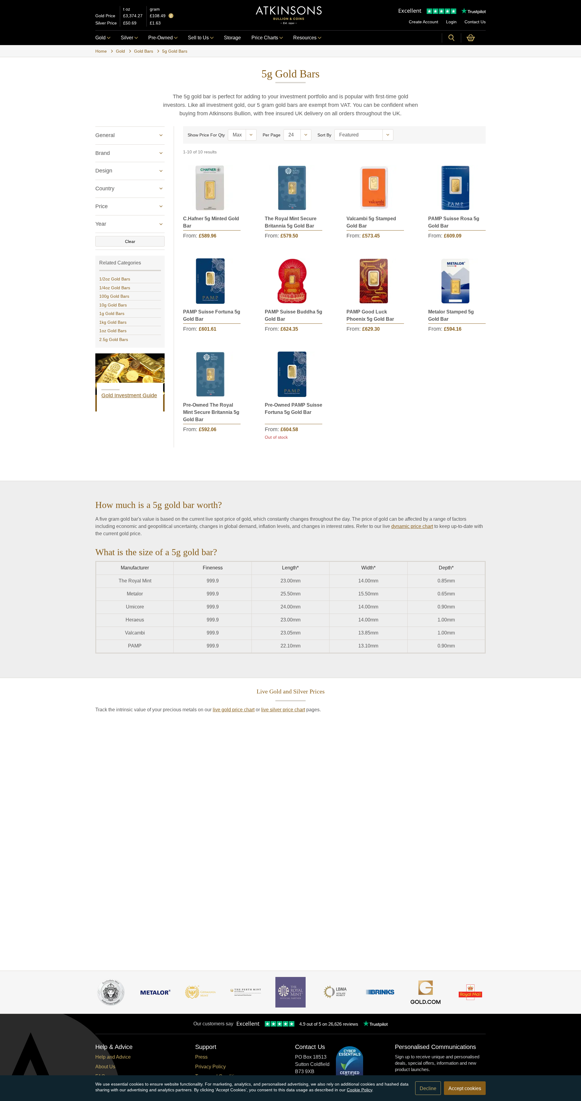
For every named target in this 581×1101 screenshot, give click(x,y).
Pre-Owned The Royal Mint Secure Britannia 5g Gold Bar (211, 412)
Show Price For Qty (206, 135)
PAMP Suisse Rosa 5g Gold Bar (453, 222)
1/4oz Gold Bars (114, 287)
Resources (305, 37)
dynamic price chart (412, 526)
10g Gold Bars (113, 305)
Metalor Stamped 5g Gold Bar (451, 315)
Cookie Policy (359, 1089)
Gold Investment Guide (129, 395)
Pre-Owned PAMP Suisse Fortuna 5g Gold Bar (293, 408)
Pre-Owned (160, 37)
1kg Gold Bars (112, 322)
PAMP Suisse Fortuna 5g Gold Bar (211, 315)
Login (451, 21)
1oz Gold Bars (112, 330)
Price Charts (264, 37)
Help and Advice (113, 1057)
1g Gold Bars (111, 313)
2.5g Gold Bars (113, 339)
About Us (105, 1066)
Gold (100, 37)
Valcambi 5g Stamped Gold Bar (371, 222)
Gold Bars (143, 51)
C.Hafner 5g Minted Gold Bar (211, 222)
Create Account (423, 21)
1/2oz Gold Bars (114, 279)
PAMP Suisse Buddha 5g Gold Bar (293, 315)
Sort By (324, 135)
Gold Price (105, 15)
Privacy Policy (210, 1066)
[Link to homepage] (288, 15)
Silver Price (106, 23)
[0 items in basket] (473, 38)
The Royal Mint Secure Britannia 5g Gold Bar (291, 222)
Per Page (272, 135)
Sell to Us (198, 37)
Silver (127, 37)
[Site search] (451, 38)
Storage (232, 37)
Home (101, 51)
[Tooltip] (171, 16)
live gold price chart (233, 709)
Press (201, 1057)
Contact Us (475, 21)
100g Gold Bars (114, 296)
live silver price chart (283, 709)
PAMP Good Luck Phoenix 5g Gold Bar (370, 315)
